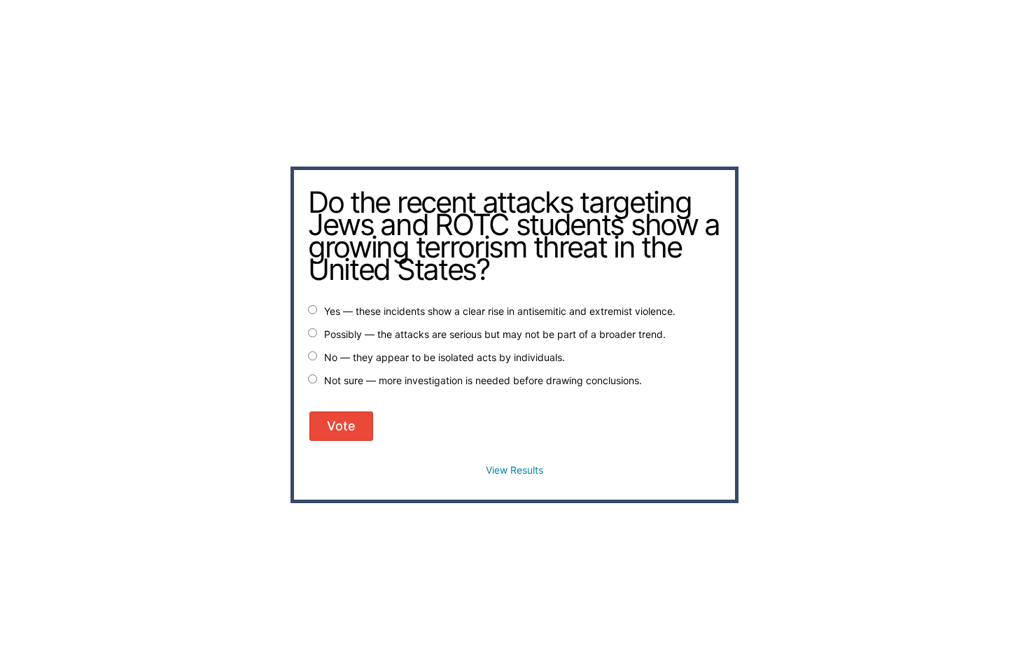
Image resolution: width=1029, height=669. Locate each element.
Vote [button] (341, 425)
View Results (514, 470)
